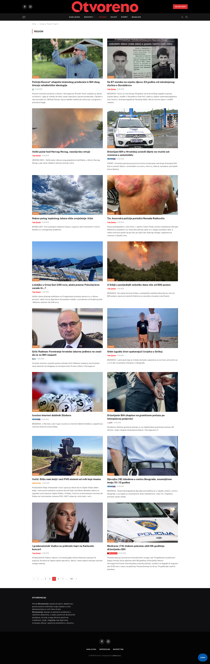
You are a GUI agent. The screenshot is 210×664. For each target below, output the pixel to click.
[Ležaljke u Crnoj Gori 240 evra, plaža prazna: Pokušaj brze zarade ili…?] (67, 261)
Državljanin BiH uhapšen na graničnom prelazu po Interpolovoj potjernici (136, 417)
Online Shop (180, 7)
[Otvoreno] (105, 6)
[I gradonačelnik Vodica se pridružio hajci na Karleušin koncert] (67, 522)
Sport (124, 17)
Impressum (104, 649)
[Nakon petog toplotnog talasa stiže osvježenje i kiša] (67, 195)
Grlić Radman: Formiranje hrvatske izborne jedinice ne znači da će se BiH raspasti (66, 353)
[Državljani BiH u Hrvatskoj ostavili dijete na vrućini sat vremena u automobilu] (142, 128)
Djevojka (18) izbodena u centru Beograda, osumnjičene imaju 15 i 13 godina (139, 481)
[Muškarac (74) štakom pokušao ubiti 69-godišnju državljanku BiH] (142, 522)
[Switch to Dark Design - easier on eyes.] (182, 17)
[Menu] (24, 17)
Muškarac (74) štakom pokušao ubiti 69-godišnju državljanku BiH (135, 548)
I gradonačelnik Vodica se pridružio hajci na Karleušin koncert (63, 548)
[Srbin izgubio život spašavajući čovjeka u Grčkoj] (142, 328)
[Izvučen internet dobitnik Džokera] (67, 392)
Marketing (118, 649)
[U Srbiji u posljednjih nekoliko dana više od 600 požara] (142, 261)
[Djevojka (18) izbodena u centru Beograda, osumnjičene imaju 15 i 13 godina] (142, 456)
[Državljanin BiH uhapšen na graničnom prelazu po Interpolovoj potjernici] (142, 392)
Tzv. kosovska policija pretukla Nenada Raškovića (135, 218)
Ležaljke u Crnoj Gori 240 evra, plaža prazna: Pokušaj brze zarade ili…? (66, 286)
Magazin (136, 17)
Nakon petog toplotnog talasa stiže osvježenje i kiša (62, 218)
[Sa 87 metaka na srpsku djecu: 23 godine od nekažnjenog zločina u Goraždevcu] (142, 58)
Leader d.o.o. (116, 655)
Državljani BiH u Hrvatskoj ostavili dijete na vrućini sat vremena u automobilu (138, 153)
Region (102, 17)
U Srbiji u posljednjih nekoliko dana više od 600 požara (139, 284)
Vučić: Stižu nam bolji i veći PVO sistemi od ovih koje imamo (66, 479)
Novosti (88, 17)
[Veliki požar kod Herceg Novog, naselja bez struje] (67, 128)
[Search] (186, 17)
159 (71, 579)
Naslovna (74, 17)
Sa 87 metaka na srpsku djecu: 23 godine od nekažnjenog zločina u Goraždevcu (141, 84)
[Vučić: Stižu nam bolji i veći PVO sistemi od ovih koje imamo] (67, 456)
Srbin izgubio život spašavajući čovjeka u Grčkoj (134, 351)
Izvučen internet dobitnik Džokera (51, 415)
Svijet (114, 17)
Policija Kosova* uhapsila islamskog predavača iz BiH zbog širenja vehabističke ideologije (66, 84)
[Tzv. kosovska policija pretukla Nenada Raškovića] (142, 195)
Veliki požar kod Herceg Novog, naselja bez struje (61, 151)
